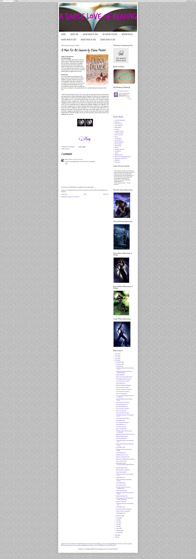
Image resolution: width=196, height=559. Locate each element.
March (118, 528)
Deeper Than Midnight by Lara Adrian (125, 459)
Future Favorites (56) (121, 410)
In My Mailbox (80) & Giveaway (123, 379)
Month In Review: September (123, 511)
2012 (116, 358)
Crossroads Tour (119, 125)
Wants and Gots (118, 154)
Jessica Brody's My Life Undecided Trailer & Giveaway (124, 498)
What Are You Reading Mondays (122, 156)
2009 (116, 537)
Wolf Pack (117, 160)
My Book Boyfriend (119, 142)
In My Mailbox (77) (120, 477)
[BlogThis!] (80, 147)
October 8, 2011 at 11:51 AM (75, 159)
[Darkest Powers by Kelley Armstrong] (88, 543)
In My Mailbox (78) (120, 447)
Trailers (116, 153)
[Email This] (79, 147)
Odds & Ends (118, 145)
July (117, 520)
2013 (116, 356)
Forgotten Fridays (119, 131)
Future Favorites (119, 134)
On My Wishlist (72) (120, 483)
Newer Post (64, 194)
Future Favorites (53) (121, 501)
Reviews (67, 148)
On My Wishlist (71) (120, 513)
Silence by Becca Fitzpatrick (123, 470)
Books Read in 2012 (88, 39)
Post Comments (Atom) (73, 196)
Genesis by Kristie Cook (122, 406)
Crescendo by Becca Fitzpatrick (123, 509)
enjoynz (105, 549)
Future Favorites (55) (121, 438)
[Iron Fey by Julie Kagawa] (105, 543)
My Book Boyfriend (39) (121, 467)
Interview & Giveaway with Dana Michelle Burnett (124, 372)
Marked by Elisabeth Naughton (123, 385)
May (117, 524)
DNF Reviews (118, 127)
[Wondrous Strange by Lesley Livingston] (122, 543)
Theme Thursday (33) (121, 490)
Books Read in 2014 (90, 34)
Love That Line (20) (121, 426)
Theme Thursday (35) (121, 428)
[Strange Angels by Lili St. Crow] (92, 545)
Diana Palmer (79, 94)
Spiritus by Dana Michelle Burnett (124, 376)
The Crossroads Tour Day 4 (122, 408)
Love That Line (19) (121, 485)
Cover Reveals (118, 123)
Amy (119, 93)
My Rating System (110, 34)
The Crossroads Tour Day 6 (122, 391)
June (117, 522)
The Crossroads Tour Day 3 (122, 412)
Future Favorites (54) (121, 472)
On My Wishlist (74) (120, 424)
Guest (116, 136)
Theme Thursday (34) (121, 461)
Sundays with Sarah (119, 149)
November (119, 364)
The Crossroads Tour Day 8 (122, 381)
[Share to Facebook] (83, 147)
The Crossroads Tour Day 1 (122, 422)
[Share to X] (82, 147)
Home (63, 34)
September (119, 515)
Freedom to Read (119, 133)
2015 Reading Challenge (123, 91)
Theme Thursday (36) (121, 393)
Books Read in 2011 (107, 39)
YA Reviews (117, 162)
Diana (66, 159)
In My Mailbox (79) (120, 420)
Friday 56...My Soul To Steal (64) (124, 389)
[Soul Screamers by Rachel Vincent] (70, 543)
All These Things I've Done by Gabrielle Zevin (123, 488)
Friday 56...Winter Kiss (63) (122, 456)
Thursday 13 (118, 151)
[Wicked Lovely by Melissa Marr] (108, 545)
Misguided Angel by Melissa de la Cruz (125, 434)
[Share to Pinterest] (85, 147)
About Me (74, 34)
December (119, 362)
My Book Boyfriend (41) (121, 404)
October (118, 366)
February (118, 530)
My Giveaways (118, 143)
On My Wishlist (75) (120, 383)
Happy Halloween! (120, 374)
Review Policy (127, 34)
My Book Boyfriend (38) (121, 496)
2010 (116, 535)
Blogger (116, 549)
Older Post (105, 194)
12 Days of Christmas (120, 120)
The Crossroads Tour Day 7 (122, 387)
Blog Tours (117, 122)
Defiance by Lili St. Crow (122, 454)
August (118, 518)
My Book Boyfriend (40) (121, 436)
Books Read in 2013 (68, 39)
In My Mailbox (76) (120, 506)
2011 (116, 360)
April (117, 526)
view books (130, 98)
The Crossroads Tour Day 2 (122, 418)
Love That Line (118, 140)
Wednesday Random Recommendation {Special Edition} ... (125, 464)
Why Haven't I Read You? (121, 158)
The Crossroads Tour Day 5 (122, 402)
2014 (116, 354)
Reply (66, 163)
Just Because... (118, 138)
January (118, 532)
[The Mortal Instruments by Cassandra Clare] (72, 545)
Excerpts (117, 129)
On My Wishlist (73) (120, 452)
